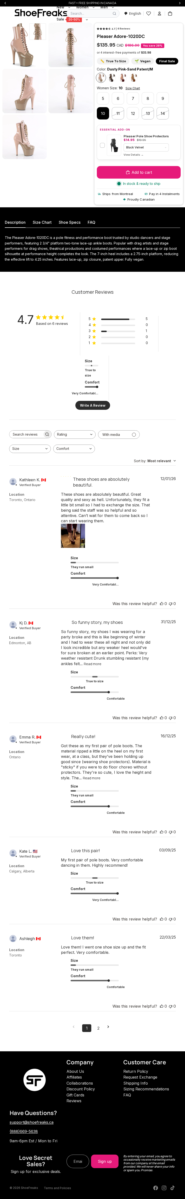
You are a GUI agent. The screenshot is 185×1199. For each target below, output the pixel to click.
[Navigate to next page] (109, 1026)
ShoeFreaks (29, 1188)
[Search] (114, 13)
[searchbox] (26, 434)
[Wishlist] (148, 13)
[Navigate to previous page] (75, 1026)
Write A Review (93, 405)
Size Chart (133, 88)
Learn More (134, 155)
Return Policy (135, 1071)
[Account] (159, 13)
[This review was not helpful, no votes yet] (170, 603)
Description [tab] (15, 222)
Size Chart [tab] (42, 222)
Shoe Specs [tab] (69, 222)
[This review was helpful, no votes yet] (161, 603)
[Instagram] (164, 1188)
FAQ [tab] (91, 222)
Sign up (105, 1161)
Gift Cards (75, 1095)
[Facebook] (156, 1188)
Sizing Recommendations (146, 1089)
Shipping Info (135, 1083)
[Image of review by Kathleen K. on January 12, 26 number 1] (73, 536)
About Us (75, 1071)
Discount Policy (80, 1089)
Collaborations (79, 1083)
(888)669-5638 (24, 1131)
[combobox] (132, 13)
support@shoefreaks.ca (31, 1122)
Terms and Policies (57, 1188)
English (135, 13)
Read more (92, 664)
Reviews (73, 1100)
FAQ (127, 1095)
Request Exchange (140, 1077)
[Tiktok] (172, 1188)
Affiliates (74, 1077)
